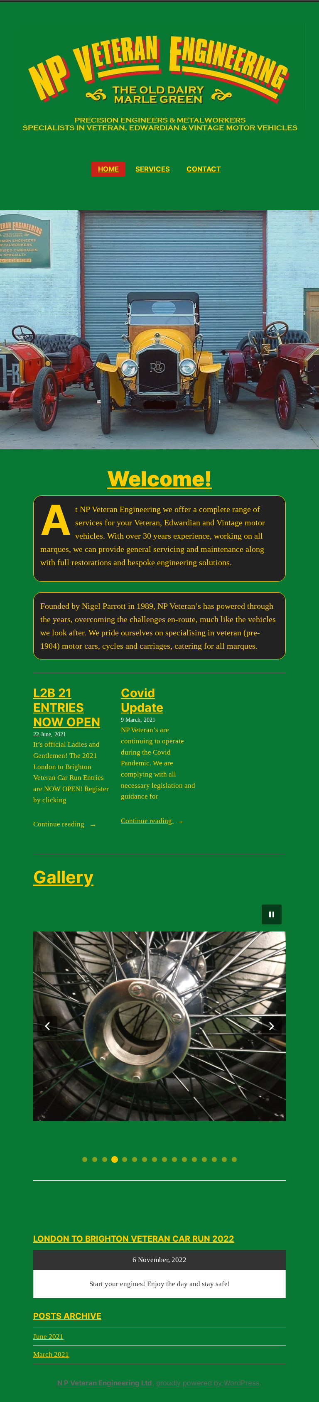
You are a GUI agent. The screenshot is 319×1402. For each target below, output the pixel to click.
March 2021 (51, 1354)
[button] (47, 1026)
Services (152, 169)
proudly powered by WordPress (208, 1383)
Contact (203, 169)
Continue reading (71, 825)
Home (108, 169)
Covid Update (142, 700)
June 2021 (48, 1337)
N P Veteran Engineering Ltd (104, 1383)
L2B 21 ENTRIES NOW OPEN (66, 707)
